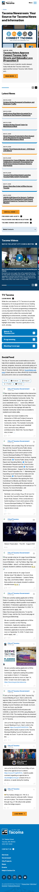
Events (4, 867)
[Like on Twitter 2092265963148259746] (8, 685)
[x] (9, 877)
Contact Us (6, 849)
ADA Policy (33, 884)
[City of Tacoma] (8, 2)
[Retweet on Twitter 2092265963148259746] (5, 685)
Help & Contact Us (8, 870)
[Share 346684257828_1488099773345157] (34, 588)
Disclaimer (4, 885)
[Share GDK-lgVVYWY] (34, 548)
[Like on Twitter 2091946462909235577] (8, 808)
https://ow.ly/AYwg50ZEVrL (13, 773)
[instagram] (14, 877)
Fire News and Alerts (10, 216)
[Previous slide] (33, 87)
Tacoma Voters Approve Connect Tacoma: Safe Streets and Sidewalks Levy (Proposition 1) (18, 56)
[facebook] (4, 877)
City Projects (7, 861)
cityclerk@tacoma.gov (11, 778)
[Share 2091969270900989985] (34, 784)
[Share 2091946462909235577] (34, 808)
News (4, 864)
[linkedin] (20, 877)
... (14, 432)
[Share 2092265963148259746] (34, 686)
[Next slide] (36, 87)
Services (5, 855)
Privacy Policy (25, 884)
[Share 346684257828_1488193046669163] (34, 514)
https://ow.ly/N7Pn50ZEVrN (19, 727)
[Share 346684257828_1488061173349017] (34, 638)
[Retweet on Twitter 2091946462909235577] (5, 808)
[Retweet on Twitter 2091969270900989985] (5, 783)
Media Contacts (8, 229)
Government (6, 858)
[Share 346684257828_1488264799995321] (34, 436)
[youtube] (25, 877)
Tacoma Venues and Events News (15, 222)
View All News (10, 212)
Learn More (6, 298)
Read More (9, 76)
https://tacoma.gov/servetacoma (15, 682)
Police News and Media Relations (15, 219)
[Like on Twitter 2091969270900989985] (8, 783)
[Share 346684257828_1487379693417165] (34, 740)
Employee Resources (14, 885)
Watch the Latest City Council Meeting (18, 244)
